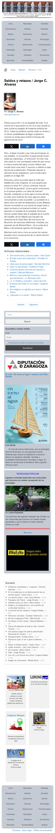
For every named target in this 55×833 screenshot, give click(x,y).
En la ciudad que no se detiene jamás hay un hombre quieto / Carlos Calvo (26, 593)
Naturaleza (27, 23)
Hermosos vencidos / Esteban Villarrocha (28, 615)
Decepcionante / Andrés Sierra (23, 636)
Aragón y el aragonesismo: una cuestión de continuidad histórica (26, 606)
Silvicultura (10, 39)
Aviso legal (27, 830)
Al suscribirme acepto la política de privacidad (25, 343)
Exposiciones (11, 29)
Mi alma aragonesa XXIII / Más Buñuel (27, 618)
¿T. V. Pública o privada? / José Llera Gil (28, 280)
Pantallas (44, 23)
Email (7, 333)
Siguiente (33, 304)
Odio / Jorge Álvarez (19, 652)
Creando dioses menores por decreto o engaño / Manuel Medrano (27, 271)
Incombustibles (27, 60)
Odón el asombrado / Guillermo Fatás (27, 266)
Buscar (27, 321)
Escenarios (27, 34)
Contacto (16, 830)
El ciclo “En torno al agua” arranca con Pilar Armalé (26, 375)
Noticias (27, 29)
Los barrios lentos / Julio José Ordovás (27, 597)
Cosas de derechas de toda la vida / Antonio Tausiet (26, 627)
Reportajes (27, 50)
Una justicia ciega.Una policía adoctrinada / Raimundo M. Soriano (26, 632)
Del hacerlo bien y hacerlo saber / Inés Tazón (30, 255)
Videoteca (27, 55)
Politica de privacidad (42, 830)
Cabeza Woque (16, 715)
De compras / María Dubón (22, 649)
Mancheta (10, 60)
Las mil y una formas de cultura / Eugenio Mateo (28, 656)
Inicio (11, 23)
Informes (27, 39)
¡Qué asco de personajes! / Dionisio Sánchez (30, 263)
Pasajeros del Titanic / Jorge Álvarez (26, 600)
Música (10, 34)
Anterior (21, 304)
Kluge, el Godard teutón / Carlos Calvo (26, 644)
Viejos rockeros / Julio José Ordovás (26, 647)
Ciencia (11, 44)
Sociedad (44, 29)
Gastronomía (27, 44)
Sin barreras (44, 55)
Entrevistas (10, 50)
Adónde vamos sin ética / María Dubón (27, 602)
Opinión (44, 34)
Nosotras (10, 55)
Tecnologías (44, 39)
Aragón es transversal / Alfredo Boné (26, 660)
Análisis (44, 60)
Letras (44, 50)
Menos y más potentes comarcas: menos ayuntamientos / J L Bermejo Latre (28, 276)
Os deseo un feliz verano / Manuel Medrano (27, 622)
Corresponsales (44, 44)
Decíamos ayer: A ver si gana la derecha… (27, 640)
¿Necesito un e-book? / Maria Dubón (26, 295)
